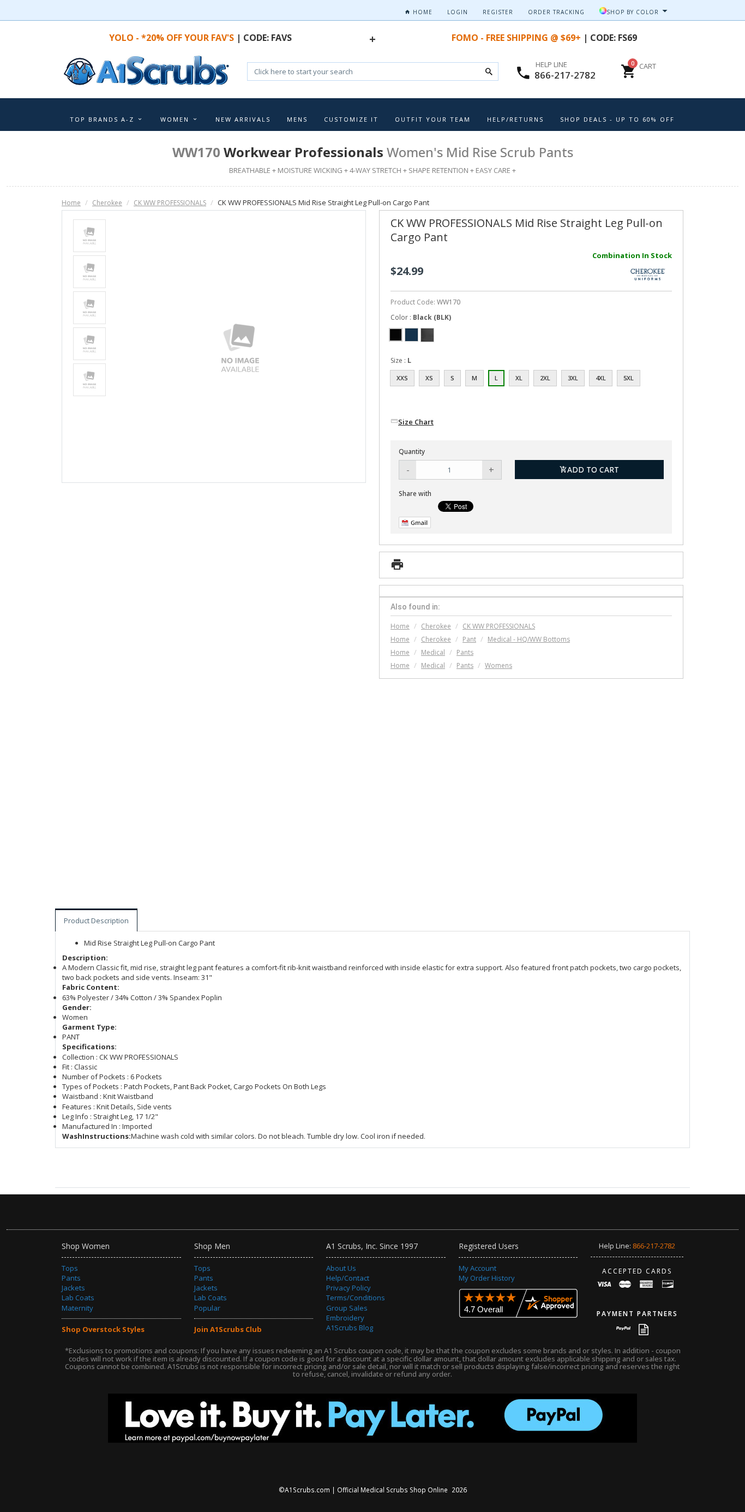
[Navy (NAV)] (411, 335)
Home (421, 12)
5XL (628, 378)
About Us (341, 1268)
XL (518, 378)
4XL (601, 378)
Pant (469, 639)
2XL (545, 378)
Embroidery (345, 1318)
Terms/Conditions (355, 1297)
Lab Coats (78, 1297)
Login (457, 12)
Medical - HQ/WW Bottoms (529, 639)
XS (429, 378)
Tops (70, 1268)
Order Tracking (556, 12)
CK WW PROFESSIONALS (170, 202)
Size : (400, 360)
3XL (573, 378)
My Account (477, 1268)
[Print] (397, 567)
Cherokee (107, 202)
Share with (415, 493)
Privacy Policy (348, 1288)
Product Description (96, 920)
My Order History (487, 1278)
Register (498, 12)
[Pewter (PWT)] (427, 335)
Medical (433, 652)
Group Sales (347, 1308)
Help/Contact (347, 1278)
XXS (402, 378)
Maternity (77, 1308)
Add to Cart (593, 469)
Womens (498, 665)
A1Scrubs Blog (349, 1327)
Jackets (73, 1288)
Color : (420, 317)
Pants (464, 652)
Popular (207, 1308)
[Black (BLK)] (396, 335)
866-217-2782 (565, 75)
